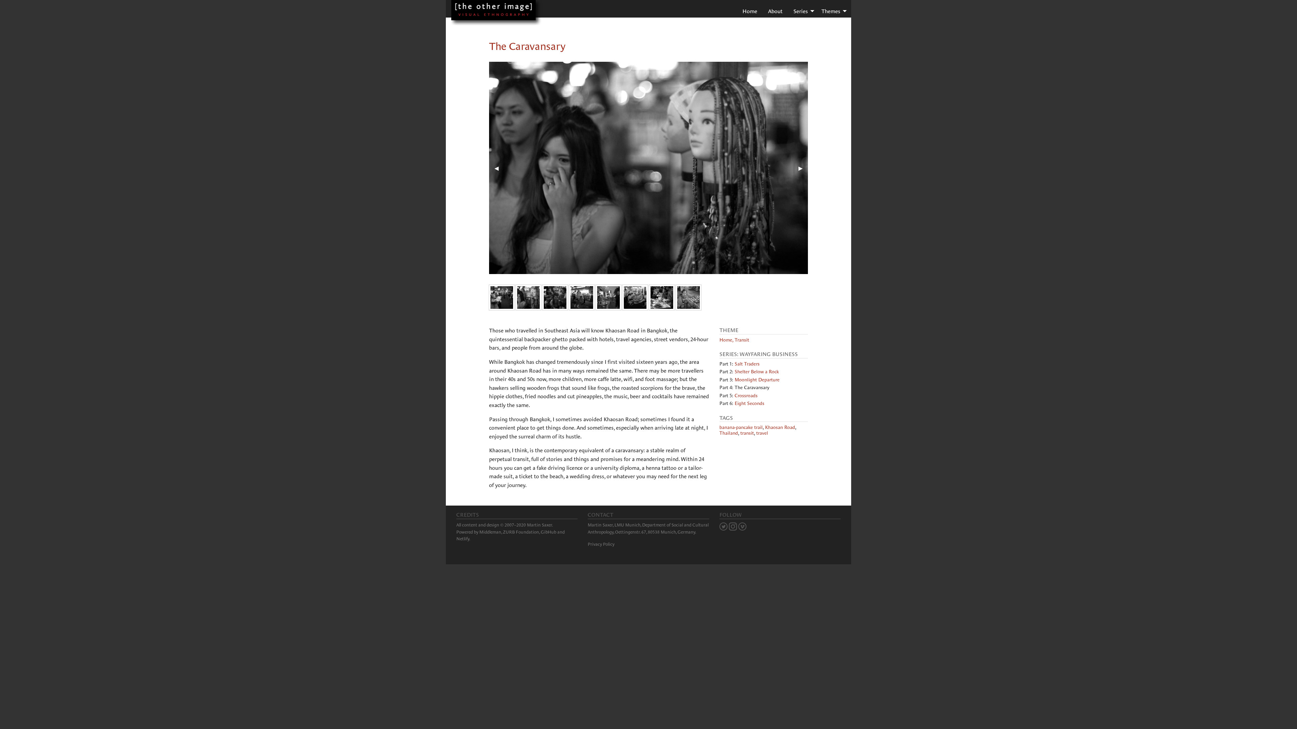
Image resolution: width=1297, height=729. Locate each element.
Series (800, 11)
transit (747, 433)
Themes (830, 11)
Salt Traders (747, 364)
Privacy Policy (601, 544)
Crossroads (746, 395)
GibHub (548, 532)
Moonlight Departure (757, 379)
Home (749, 11)
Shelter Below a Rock (757, 371)
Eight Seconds (749, 403)
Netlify (462, 538)
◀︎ (499, 168)
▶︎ (803, 168)
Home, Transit (734, 340)
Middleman (490, 532)
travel (762, 433)
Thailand (728, 433)
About (775, 11)
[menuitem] (750, 10)
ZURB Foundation (521, 532)
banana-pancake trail (741, 427)
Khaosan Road (780, 427)
